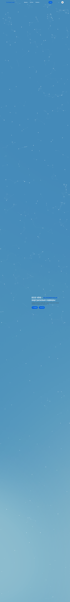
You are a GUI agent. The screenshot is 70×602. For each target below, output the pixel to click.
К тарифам (35, 307)
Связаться (42, 307)
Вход (50, 2)
